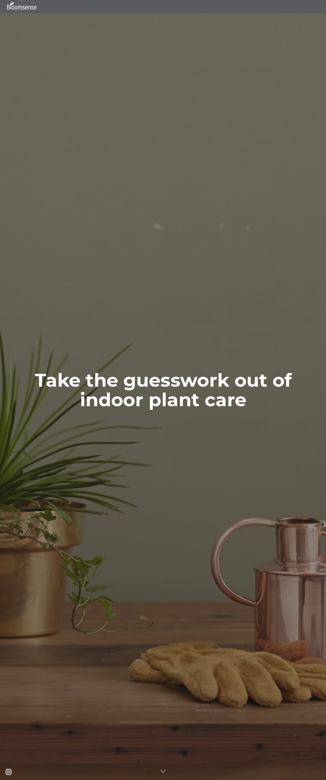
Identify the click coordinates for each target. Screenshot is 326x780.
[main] (163, 390)
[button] (163, 771)
